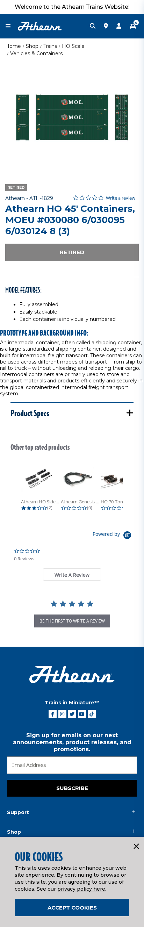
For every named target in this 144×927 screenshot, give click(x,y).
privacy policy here (81, 889)
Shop (32, 46)
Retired (72, 252)
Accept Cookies (72, 907)
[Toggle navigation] (11, 26)
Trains (50, 46)
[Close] (136, 846)
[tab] (72, 574)
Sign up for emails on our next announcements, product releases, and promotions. (72, 742)
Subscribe (72, 788)
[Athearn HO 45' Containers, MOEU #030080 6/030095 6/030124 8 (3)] (72, 117)
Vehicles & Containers (36, 53)
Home (13, 46)
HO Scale (73, 46)
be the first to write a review (72, 621)
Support (18, 812)
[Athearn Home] (40, 26)
